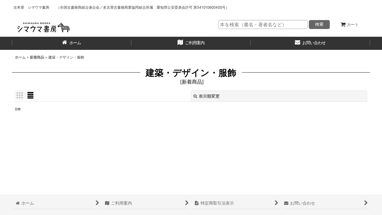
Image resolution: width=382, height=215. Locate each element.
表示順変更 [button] (209, 96)
